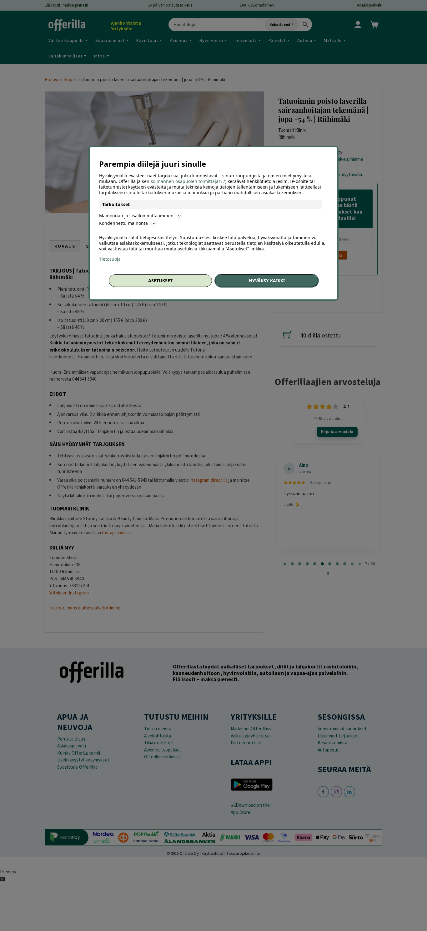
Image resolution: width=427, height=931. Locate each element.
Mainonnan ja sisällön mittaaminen (136, 216)
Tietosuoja (110, 259)
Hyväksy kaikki (267, 280)
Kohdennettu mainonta (123, 223)
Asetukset (160, 280)
